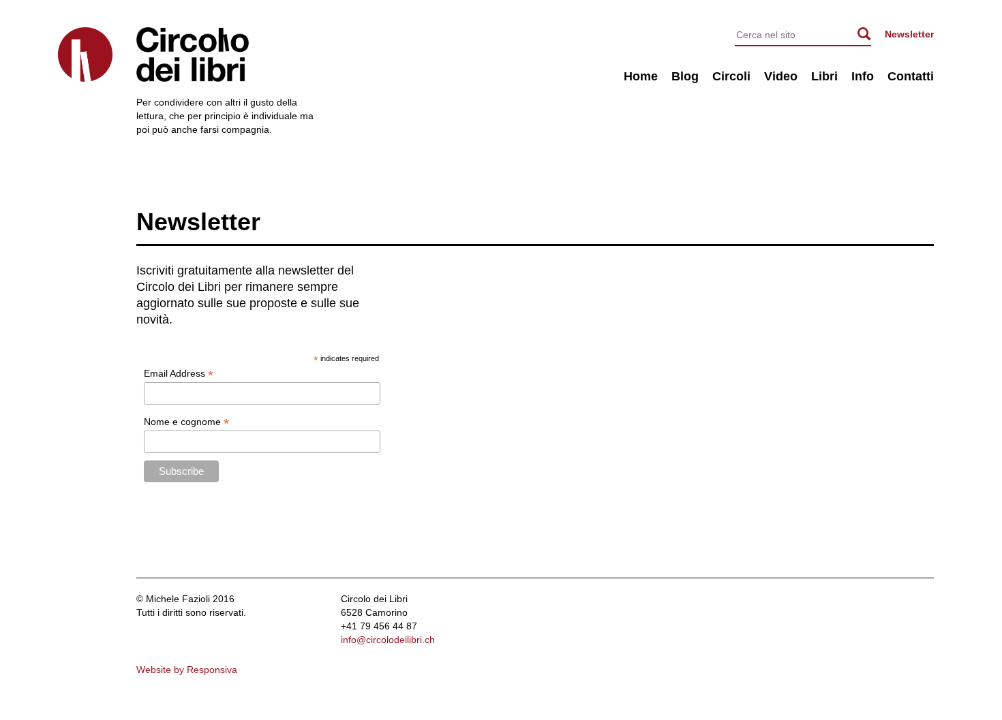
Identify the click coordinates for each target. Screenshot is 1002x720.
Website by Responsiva (186, 669)
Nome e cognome (186, 422)
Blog (685, 76)
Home (641, 76)
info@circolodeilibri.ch (388, 639)
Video (781, 76)
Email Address (178, 373)
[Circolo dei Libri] (85, 54)
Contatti (910, 76)
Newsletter (909, 34)
